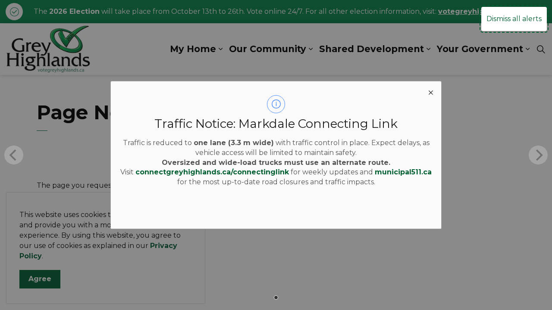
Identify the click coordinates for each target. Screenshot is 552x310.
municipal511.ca (403, 172)
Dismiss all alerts (514, 19)
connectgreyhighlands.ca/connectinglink (212, 172)
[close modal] (430, 91)
